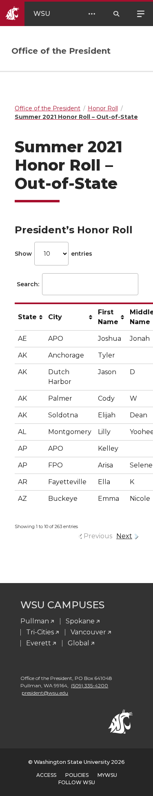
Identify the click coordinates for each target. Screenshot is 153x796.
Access (46, 775)
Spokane (80, 621)
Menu (141, 13)
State (27, 317)
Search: (28, 284)
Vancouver (88, 632)
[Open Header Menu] (92, 14)
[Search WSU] (116, 14)
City (55, 317)
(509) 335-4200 (89, 685)
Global (78, 643)
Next (124, 536)
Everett (38, 643)
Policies (77, 775)
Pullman (34, 621)
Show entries (53, 253)
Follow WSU (76, 782)
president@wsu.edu (45, 693)
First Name (108, 317)
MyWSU (107, 775)
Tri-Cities (40, 632)
